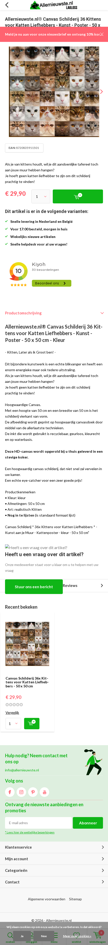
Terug (6, 5)
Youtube (44, 792)
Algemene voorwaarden (46, 899)
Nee (44, 936)
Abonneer (88, 823)
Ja (22, 936)
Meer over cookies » (77, 936)
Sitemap (75, 899)
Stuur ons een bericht (34, 586)
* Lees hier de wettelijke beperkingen (30, 832)
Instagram (21, 792)
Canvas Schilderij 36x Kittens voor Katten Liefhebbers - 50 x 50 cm (27, 682)
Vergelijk (12, 712)
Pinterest (33, 792)
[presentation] (98, 92)
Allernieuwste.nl (59, 920)
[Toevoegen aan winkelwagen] (31, 723)
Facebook (10, 792)
